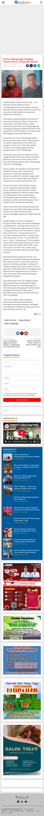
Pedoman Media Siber (16, 811)
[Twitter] (22, 333)
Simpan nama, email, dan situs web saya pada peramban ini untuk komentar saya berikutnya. (20, 394)
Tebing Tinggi (12, 66)
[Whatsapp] (38, 65)
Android (9, 813)
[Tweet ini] (31, 65)
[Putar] (6, 442)
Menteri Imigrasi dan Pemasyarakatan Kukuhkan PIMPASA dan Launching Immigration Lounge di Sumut (27, 455)
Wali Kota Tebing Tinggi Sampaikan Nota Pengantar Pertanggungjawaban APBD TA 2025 (26, 498)
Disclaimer (30, 811)
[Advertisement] (22, 30)
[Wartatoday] (22, 2)
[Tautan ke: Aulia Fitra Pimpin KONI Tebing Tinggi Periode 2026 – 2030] (7, 522)
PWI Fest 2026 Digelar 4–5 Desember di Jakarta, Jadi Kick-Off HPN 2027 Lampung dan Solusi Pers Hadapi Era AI (27, 466)
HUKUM (5, 66)
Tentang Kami (29, 809)
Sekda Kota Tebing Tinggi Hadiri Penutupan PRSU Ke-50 (25, 477)
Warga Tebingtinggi (11, 323)
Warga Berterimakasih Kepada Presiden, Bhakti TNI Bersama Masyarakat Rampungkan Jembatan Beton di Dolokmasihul (27, 541)
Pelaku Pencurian (10, 320)
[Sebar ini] (27, 65)
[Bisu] (35, 442)
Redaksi (4, 811)
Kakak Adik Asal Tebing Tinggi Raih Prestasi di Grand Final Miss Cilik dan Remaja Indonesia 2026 (27, 509)
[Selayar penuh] (38, 442)
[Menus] (3, 2)
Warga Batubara (24, 320)
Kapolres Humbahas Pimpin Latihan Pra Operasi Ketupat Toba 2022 (33, 343)
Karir (37, 811)
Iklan (3, 813)
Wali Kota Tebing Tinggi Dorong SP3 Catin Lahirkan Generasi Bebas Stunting (26, 551)
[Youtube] (26, 333)
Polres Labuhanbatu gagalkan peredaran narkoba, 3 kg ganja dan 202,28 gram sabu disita (11, 343)
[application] (22, 433)
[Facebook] (18, 333)
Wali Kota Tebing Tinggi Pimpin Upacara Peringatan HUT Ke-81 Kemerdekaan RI (25, 530)
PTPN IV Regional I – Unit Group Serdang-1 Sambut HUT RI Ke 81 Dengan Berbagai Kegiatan (25, 487)
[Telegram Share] (35, 65)
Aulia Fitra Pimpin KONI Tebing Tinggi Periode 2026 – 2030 (27, 519)
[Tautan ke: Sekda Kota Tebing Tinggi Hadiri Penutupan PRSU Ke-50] (7, 479)
